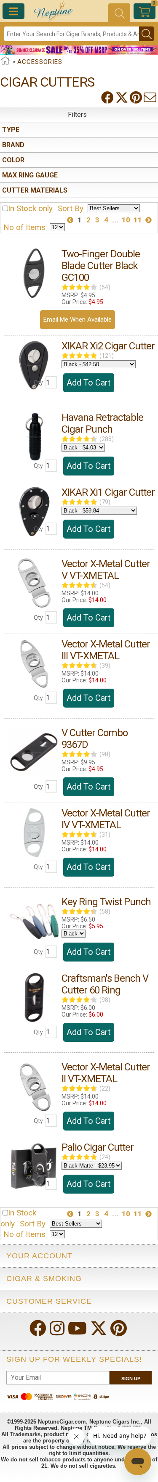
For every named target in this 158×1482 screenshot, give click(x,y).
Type (10, 130)
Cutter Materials (34, 190)
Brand (13, 145)
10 (126, 220)
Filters (77, 115)
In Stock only (30, 208)
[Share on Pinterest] (137, 97)
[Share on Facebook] (108, 97)
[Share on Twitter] (122, 97)
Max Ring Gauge (30, 175)
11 (138, 220)
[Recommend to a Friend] (151, 97)
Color (13, 160)
